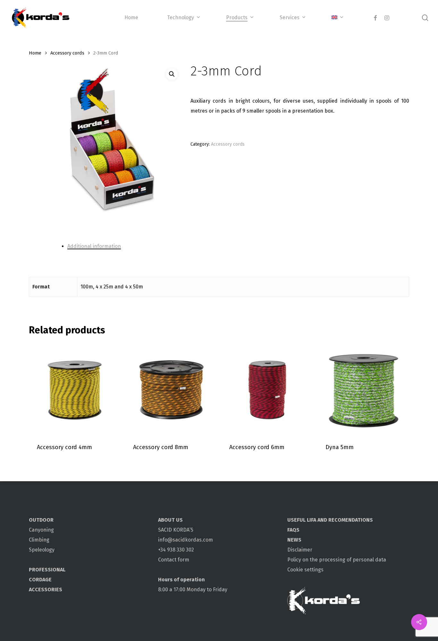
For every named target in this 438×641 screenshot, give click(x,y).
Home (35, 53)
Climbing (39, 540)
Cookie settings (305, 570)
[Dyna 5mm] (363, 388)
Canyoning (41, 530)
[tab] (223, 246)
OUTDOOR (41, 520)
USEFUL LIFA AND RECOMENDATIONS (330, 520)
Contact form (173, 560)
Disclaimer (299, 550)
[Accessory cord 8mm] (170, 388)
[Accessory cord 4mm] (74, 388)
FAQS (293, 530)
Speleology (42, 550)
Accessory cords (67, 53)
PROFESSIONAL (47, 570)
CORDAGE (40, 580)
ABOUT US (170, 520)
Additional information (94, 246)
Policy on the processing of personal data (336, 560)
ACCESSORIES (45, 589)
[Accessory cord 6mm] (267, 388)
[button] (172, 74)
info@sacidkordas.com (185, 540)
